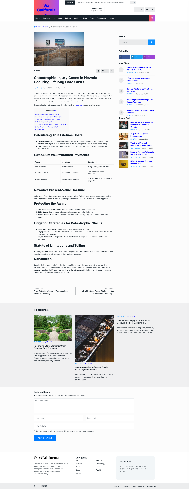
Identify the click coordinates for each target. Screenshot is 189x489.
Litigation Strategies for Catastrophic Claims (51, 124)
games (128, 115)
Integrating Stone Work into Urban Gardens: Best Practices (50, 347)
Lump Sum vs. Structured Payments (48, 117)
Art (54, 18)
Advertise (126, 486)
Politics (68, 18)
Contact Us (151, 486)
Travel (92, 18)
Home (37, 18)
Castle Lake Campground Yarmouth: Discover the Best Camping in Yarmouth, (102, 2)
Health (111, 18)
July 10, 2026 (130, 316)
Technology (101, 18)
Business (46, 18)
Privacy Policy (138, 486)
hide (55, 110)
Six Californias (46, 10)
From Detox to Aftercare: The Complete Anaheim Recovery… (51, 291)
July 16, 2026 (47, 342)
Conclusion (39, 129)
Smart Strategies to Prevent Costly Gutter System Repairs (91, 368)
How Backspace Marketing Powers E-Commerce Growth (141, 124)
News (84, 18)
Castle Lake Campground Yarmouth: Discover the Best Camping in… (134, 321)
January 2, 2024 (144, 130)
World (60, 18)
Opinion (77, 18)
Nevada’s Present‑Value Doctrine (47, 119)
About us (116, 486)
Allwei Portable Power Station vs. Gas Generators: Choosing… (98, 291)
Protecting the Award (43, 122)
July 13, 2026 (89, 363)
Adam (37, 71)
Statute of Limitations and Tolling (47, 127)
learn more (80, 105)
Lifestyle (130, 104)
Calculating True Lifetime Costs (47, 114)
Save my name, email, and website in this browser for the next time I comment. (65, 431)
